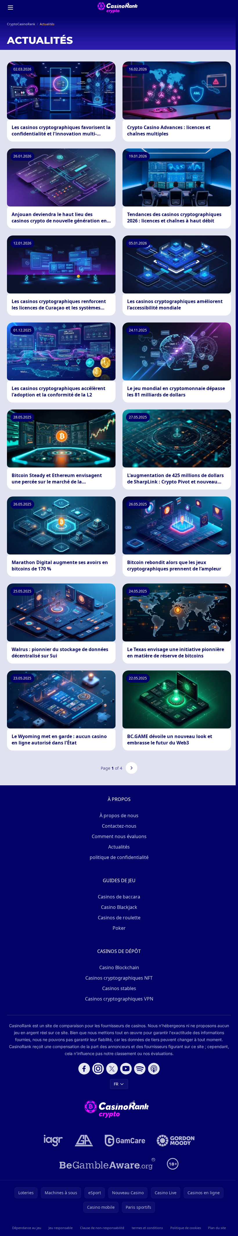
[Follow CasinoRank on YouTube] (126, 1068)
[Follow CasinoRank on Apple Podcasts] (154, 1068)
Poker (119, 928)
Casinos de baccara (119, 897)
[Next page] (131, 768)
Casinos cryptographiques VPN (119, 999)
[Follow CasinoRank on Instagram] (98, 1068)
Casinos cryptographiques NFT (119, 978)
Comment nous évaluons (119, 836)
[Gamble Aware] (107, 1164)
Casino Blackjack (119, 907)
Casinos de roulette (119, 917)
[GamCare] (125, 1140)
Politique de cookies (185, 1228)
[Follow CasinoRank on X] (112, 1068)
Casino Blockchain (119, 967)
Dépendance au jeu (26, 1228)
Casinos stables (119, 988)
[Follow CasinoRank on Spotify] (140, 1068)
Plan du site (217, 1228)
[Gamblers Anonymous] (84, 1140)
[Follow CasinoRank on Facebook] (84, 1068)
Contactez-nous (119, 826)
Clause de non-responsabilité (102, 1228)
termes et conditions (147, 1228)
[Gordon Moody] (175, 1140)
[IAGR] (53, 1140)
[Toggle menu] (10, 7)
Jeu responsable (60, 1228)
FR (116, 1084)
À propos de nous (119, 815)
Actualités (119, 847)
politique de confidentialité (119, 857)
